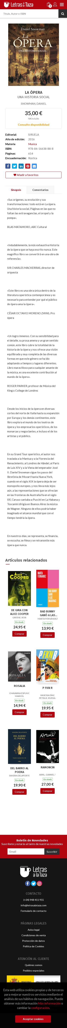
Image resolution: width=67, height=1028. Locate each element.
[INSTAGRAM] (39, 883)
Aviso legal (33, 929)
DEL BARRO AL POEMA (19, 770)
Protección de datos (33, 940)
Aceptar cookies (33, 1019)
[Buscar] (62, 13)
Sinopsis (16, 189)
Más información (49, 1003)
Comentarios (40, 189)
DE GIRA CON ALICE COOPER (19, 612)
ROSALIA (19, 686)
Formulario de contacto (33, 910)
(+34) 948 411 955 (33, 899)
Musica (32, 144)
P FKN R (48, 688)
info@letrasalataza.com (33, 905)
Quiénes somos (33, 965)
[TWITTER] (33, 883)
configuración (40, 1008)
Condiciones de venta (33, 935)
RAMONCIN (47, 767)
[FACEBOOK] (27, 883)
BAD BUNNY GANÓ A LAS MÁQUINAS (47, 613)
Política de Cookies (33, 946)
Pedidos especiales (33, 970)
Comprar (19, 633)
